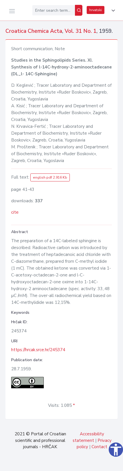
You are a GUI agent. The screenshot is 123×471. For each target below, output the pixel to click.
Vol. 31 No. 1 (80, 31)
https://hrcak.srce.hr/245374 (38, 350)
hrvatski (95, 10)
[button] (112, 10)
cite (15, 212)
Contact (99, 447)
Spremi (80, 463)
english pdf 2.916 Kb (50, 177)
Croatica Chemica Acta (33, 31)
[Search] (78, 10)
